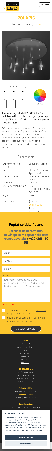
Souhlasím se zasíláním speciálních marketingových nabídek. (26, 319)
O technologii (24, 353)
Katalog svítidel (25, 344)
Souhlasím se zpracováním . (26, 312)
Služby (24, 350)
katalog (29, 24)
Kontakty (25, 360)
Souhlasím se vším (26, 437)
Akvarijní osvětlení (24, 347)
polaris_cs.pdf (36, 204)
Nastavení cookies (26, 444)
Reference (25, 356)
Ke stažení (25, 363)
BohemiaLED (16, 24)
